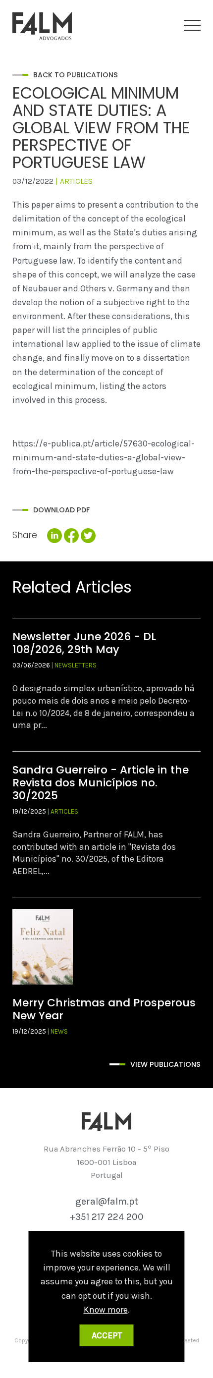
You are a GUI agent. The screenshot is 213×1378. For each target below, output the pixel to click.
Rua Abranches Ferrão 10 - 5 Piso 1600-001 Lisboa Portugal (106, 1161)
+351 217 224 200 (107, 1216)
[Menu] (192, 26)
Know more (106, 1310)
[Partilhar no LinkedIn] (54, 536)
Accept (107, 1335)
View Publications (165, 1064)
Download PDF (61, 510)
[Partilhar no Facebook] (71, 536)
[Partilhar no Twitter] (88, 536)
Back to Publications (75, 75)
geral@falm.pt (106, 1201)
